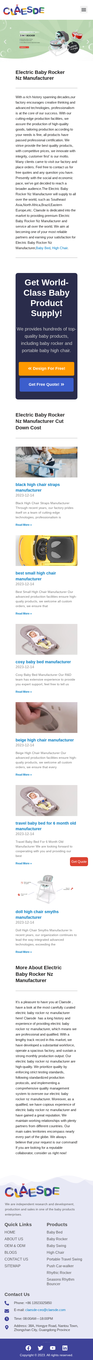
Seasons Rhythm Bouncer (60, 1282)
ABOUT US (14, 1239)
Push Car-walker (60, 1266)
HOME (10, 1232)
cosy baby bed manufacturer (43, 662)
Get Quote (79, 861)
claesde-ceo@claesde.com (45, 1310)
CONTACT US (16, 1259)
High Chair (59, 248)
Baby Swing (56, 1246)
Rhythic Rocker (59, 1273)
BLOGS (11, 1252)
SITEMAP (13, 1266)
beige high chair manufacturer (45, 740)
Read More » (24, 524)
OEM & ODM (15, 1246)
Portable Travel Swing (64, 1259)
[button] (84, 9)
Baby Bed (43, 248)
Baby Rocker (57, 1239)
